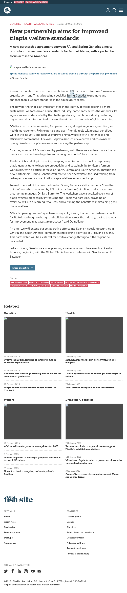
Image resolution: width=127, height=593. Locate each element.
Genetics (15, 24)
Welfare (39, 24)
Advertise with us (76, 543)
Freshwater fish (19, 285)
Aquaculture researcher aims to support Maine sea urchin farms (92, 475)
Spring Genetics (76, 96)
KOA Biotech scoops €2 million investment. (89, 387)
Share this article (20, 267)
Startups (8, 537)
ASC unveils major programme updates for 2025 (31, 446)
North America (78, 285)
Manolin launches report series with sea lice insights (90, 361)
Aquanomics (10, 543)
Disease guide (74, 516)
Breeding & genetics (88, 282)
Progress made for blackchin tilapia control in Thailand (30, 389)
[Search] (114, 10)
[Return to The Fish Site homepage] (18, 501)
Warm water (10, 521)
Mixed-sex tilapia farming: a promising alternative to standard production (93, 462)
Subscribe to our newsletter (81, 532)
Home (7, 516)
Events (70, 521)
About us (71, 527)
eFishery (19, 2)
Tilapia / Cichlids (40, 285)
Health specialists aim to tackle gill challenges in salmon (93, 375)
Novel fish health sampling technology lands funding (29, 473)
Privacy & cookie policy (78, 553)
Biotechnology (18, 282)
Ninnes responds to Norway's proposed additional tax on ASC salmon (32, 459)
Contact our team (75, 537)
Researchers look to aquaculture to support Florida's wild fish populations (90, 448)
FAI (72, 91)
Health (27, 24)
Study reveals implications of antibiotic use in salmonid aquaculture (30, 361)
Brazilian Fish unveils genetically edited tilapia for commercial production (32, 375)
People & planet (12, 532)
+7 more (50, 24)
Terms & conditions (76, 548)
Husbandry (57, 282)
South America (60, 285)
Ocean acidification (37, 2)
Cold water (9, 527)
